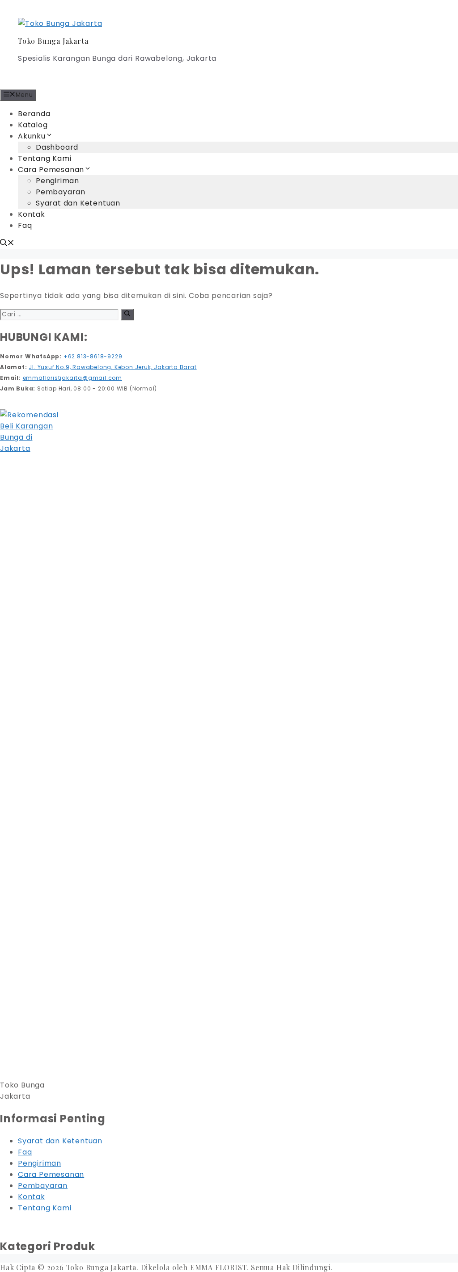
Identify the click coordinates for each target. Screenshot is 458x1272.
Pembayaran (60, 192)
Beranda (34, 114)
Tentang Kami (45, 158)
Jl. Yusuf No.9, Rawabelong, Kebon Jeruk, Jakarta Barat (112, 367)
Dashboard (57, 147)
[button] (7, 244)
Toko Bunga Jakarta (53, 41)
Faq (25, 225)
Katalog (33, 125)
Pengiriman (57, 181)
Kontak (31, 214)
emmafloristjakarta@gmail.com (72, 378)
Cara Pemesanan (51, 169)
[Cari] (127, 314)
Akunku (32, 136)
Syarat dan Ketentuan (78, 203)
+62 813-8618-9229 (93, 356)
